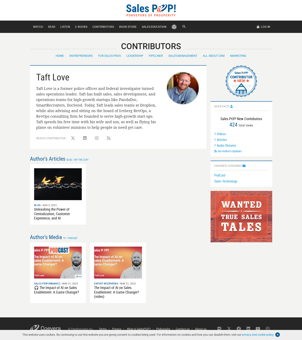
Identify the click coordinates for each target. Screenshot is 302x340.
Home (60, 56)
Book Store (128, 27)
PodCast (219, 175)
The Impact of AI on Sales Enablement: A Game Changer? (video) (116, 292)
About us (200, 329)
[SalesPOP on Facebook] (238, 328)
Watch (38, 27)
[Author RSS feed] (108, 138)
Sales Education (154, 27)
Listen (65, 27)
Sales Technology (225, 181)
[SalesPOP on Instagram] (96, 138)
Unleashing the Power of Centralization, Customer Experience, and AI (52, 213)
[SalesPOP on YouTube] (258, 328)
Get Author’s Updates (230, 151)
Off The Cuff (81, 159)
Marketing (238, 56)
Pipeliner (156, 56)
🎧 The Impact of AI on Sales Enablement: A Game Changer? (56, 290)
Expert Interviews (106, 283)
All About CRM (214, 56)
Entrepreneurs (81, 56)
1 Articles (220, 139)
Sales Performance (47, 283)
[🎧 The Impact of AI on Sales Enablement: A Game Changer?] (58, 262)
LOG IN (265, 27)
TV (64, 238)
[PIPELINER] (174, 27)
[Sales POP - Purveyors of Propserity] (151, 10)
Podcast (72, 238)
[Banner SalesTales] (241, 216)
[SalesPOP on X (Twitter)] (72, 138)
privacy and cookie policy (257, 335)
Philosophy (163, 329)
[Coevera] (49, 329)
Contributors (103, 27)
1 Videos (220, 134)
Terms (103, 329)
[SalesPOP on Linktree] (219, 328)
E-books (81, 27)
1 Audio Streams (225, 145)
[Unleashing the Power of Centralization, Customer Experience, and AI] (58, 184)
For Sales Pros (109, 56)
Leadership (134, 56)
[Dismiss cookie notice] (277, 334)
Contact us (183, 329)
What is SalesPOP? (139, 329)
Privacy (116, 329)
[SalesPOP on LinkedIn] (84, 138)
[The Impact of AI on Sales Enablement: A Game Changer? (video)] (118, 262)
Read (51, 27)
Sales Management (182, 56)
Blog (69, 159)
